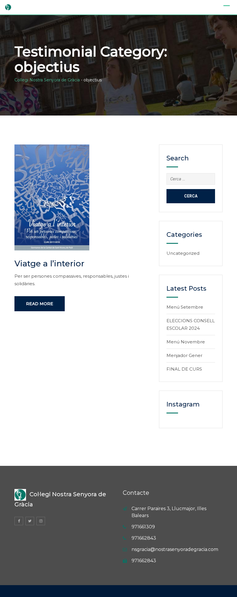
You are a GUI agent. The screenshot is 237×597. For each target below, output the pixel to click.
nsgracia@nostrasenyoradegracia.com (175, 549)
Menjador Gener (184, 355)
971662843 (144, 538)
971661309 (143, 527)
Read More (39, 303)
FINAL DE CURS (184, 369)
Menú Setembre (184, 307)
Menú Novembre (185, 342)
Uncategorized (182, 253)
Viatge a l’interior (49, 263)
